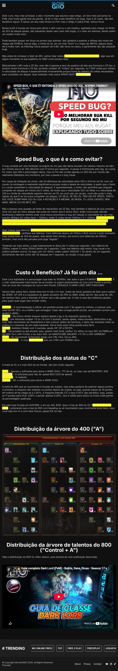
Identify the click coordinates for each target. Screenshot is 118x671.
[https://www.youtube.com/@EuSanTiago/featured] (107, 664)
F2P (55, 648)
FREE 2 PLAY (69, 648)
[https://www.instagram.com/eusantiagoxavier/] (111, 664)
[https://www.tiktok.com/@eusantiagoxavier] (115, 664)
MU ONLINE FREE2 (37, 648)
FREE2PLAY (88, 648)
